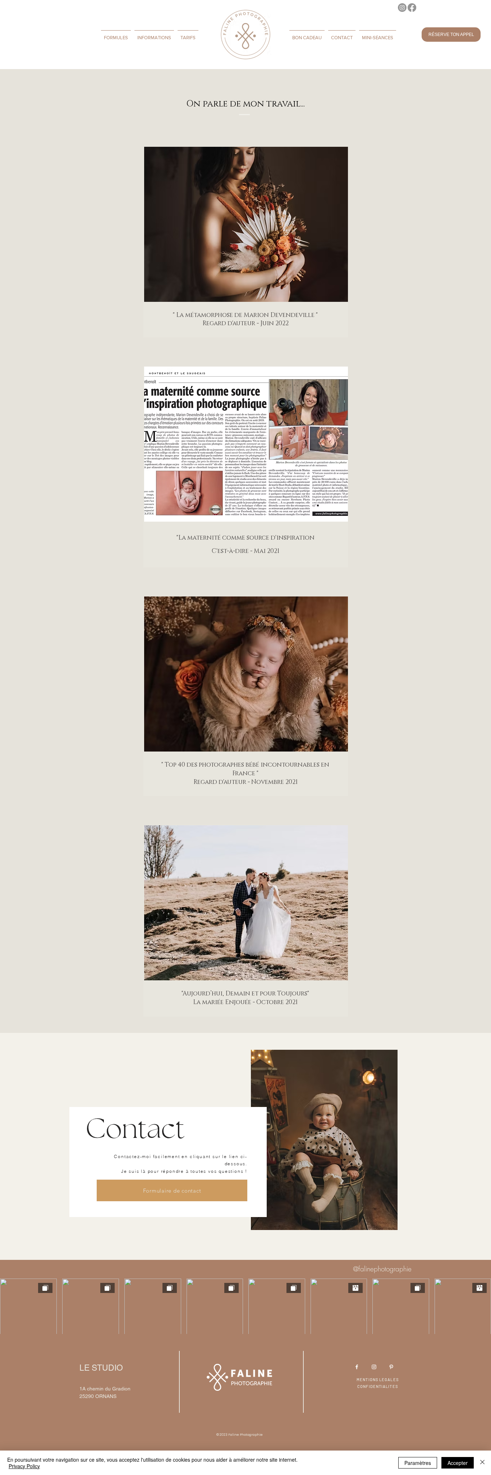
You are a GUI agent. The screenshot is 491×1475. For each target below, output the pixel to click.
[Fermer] (482, 1462)
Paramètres (417, 1462)
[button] (116, 34)
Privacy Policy (24, 1466)
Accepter (458, 1462)
